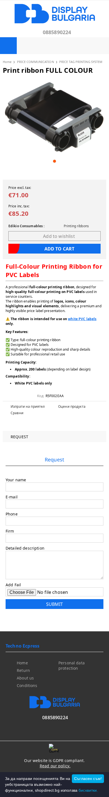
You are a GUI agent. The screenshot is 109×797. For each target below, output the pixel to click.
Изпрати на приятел (28, 406)
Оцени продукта (72, 406)
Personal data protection (71, 665)
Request (19, 436)
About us (25, 678)
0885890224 (57, 32)
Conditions (27, 685)
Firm (10, 531)
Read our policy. (55, 765)
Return (23, 670)
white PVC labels (82, 319)
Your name (16, 479)
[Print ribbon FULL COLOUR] (54, 117)
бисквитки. (88, 790)
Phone (12, 514)
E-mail (12, 497)
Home (7, 62)
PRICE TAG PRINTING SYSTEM (81, 62)
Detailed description (25, 548)
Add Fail (13, 584)
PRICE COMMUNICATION (35, 62)
